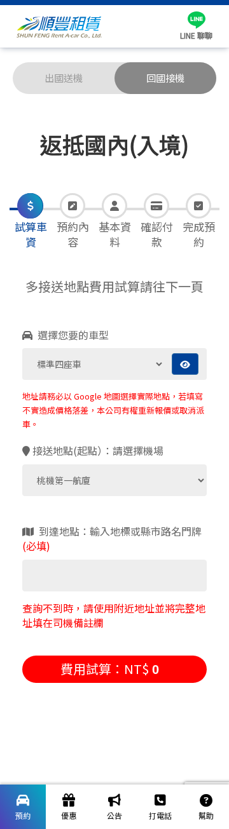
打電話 (160, 815)
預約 (23, 815)
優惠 (68, 815)
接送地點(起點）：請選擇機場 (97, 450)
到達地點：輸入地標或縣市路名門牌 (112, 538)
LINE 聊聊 (196, 35)
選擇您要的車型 (72, 335)
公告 (114, 815)
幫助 (206, 815)
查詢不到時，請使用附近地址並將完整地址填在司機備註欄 (113, 615)
